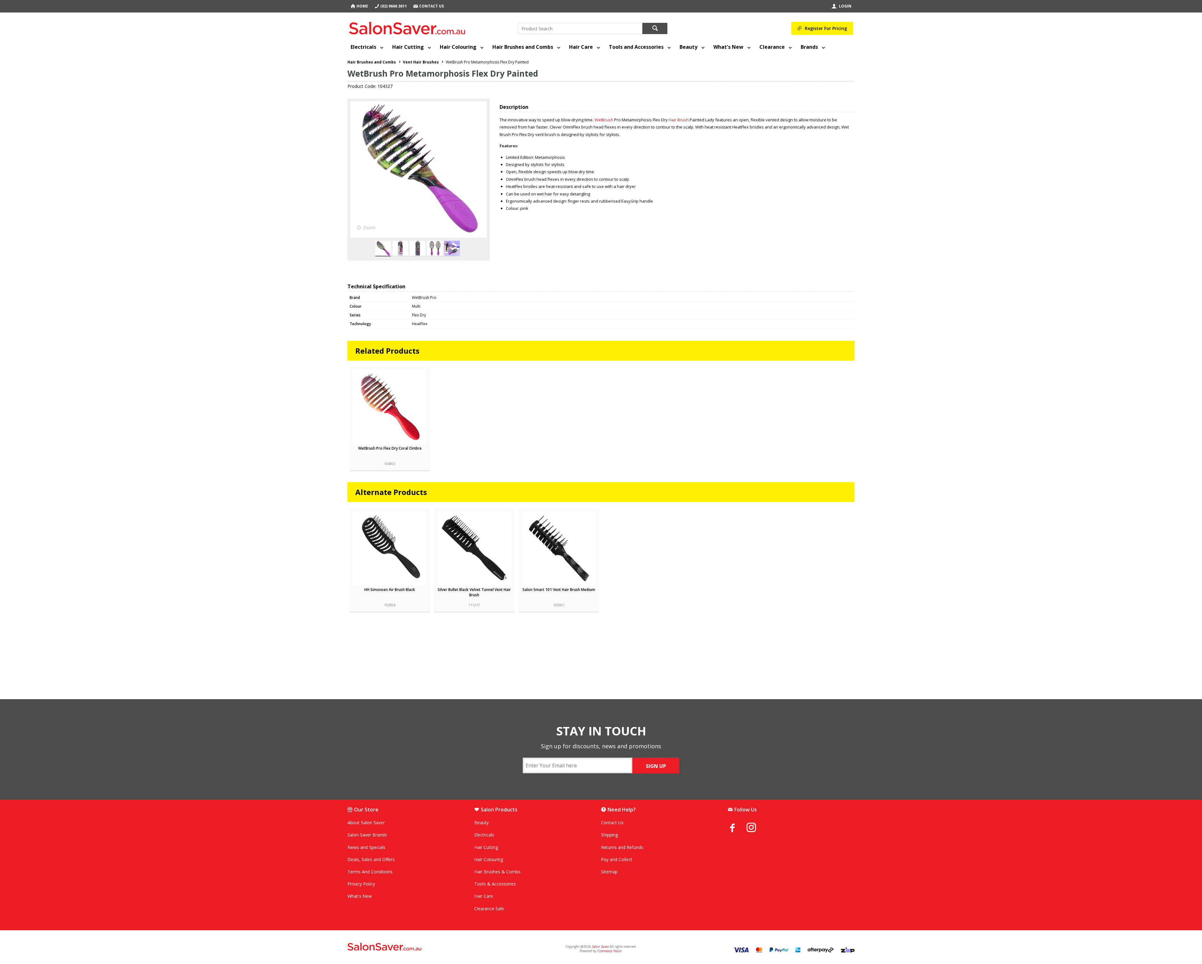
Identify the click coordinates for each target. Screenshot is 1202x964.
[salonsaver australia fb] (737, 828)
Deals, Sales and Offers (371, 859)
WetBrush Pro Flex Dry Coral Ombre (390, 448)
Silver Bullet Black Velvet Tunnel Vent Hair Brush (474, 592)
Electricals (363, 46)
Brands (809, 46)
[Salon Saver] (408, 27)
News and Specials (366, 847)
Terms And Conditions (370, 872)
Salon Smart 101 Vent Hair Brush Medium (558, 589)
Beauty (688, 46)
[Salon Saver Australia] (431, 947)
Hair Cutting (408, 46)
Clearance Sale (489, 908)
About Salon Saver (366, 822)
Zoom (369, 227)
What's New (728, 46)
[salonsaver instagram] (756, 828)
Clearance (772, 46)
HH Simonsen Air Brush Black (389, 589)
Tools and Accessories (636, 46)
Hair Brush (679, 120)
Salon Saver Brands (367, 835)
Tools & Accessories (495, 884)
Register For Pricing (826, 28)
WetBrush (603, 120)
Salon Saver (600, 946)
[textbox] (580, 28)
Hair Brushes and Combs (522, 46)
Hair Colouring (458, 46)
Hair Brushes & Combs (497, 872)
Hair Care (581, 46)
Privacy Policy (361, 884)
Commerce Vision (609, 951)
